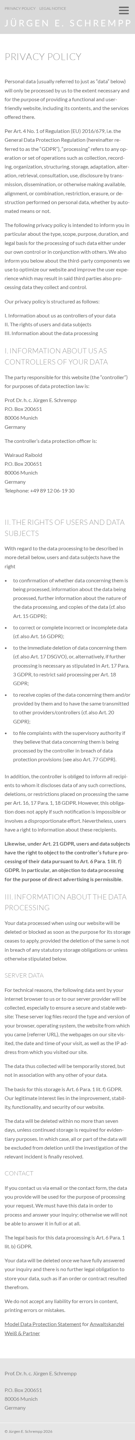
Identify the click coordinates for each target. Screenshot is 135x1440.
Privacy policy (20, 8)
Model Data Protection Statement (43, 1324)
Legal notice (52, 8)
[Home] (67, 24)
